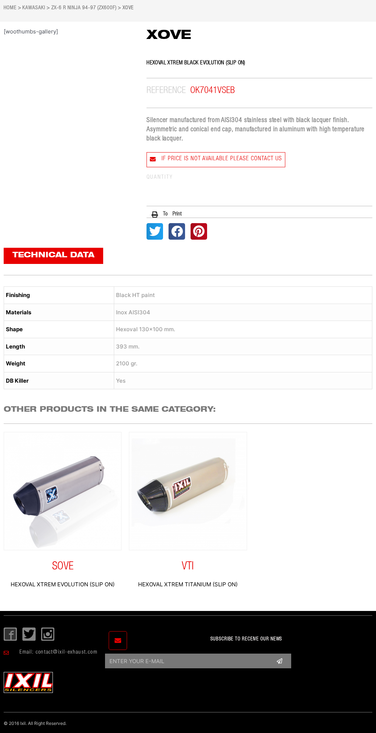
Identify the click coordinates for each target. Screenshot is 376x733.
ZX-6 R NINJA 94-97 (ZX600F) (83, 8)
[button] (167, 214)
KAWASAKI (33, 8)
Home (10, 8)
